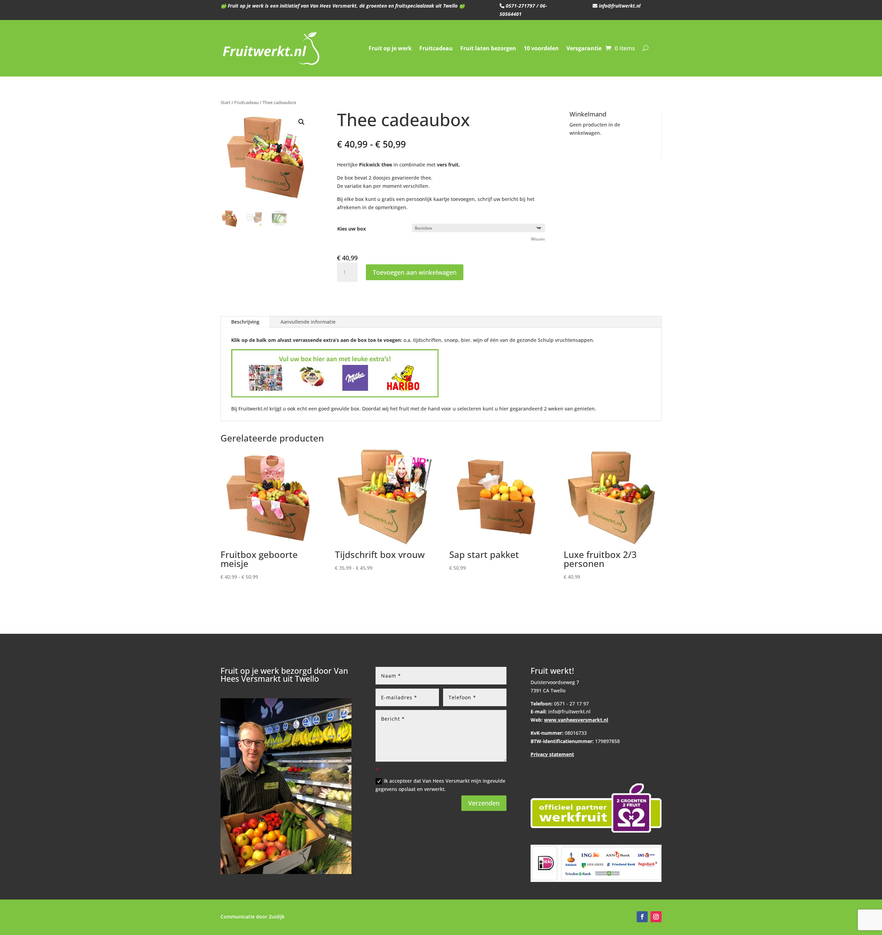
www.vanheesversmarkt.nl (576, 720)
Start (225, 102)
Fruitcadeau (436, 48)
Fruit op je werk (390, 48)
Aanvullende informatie (308, 321)
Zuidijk (277, 916)
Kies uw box (351, 228)
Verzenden (484, 803)
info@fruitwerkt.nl (618, 5)
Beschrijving (245, 321)
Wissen (538, 239)
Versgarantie (584, 48)
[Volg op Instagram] (656, 916)
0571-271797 (519, 5)
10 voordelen (541, 48)
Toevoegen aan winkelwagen (415, 272)
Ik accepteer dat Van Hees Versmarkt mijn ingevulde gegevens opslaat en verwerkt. (440, 785)
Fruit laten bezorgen (488, 48)
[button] (301, 122)
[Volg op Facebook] (642, 916)
